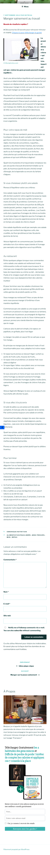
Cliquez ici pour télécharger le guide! (27, 33)
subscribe (18, 630)
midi (9, 537)
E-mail (6, 604)
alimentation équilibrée (19, 535)
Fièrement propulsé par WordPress (16, 849)
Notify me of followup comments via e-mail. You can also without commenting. (24, 629)
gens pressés (38, 535)
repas (15, 537)
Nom (6, 592)
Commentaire (10, 560)
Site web (7, 616)
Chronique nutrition (17, 532)
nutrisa (28, 15)
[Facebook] (2, 427)
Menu (26, 7)
